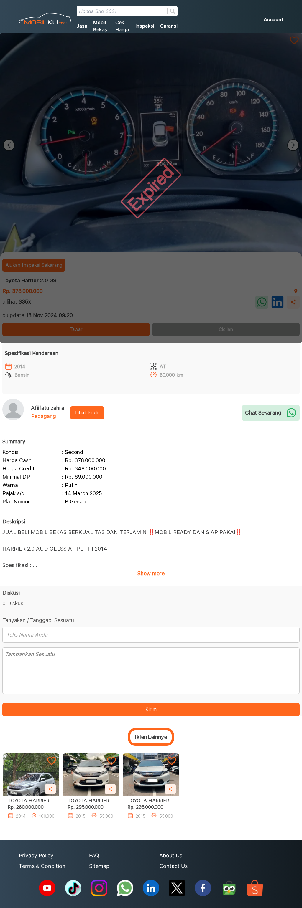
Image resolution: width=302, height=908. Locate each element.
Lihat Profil (87, 412)
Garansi (169, 26)
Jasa (82, 26)
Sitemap (99, 866)
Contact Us (173, 866)
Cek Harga (122, 25)
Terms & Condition (42, 866)
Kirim (151, 709)
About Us (170, 855)
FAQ (94, 855)
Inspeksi (144, 26)
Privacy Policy (36, 855)
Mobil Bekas (100, 25)
